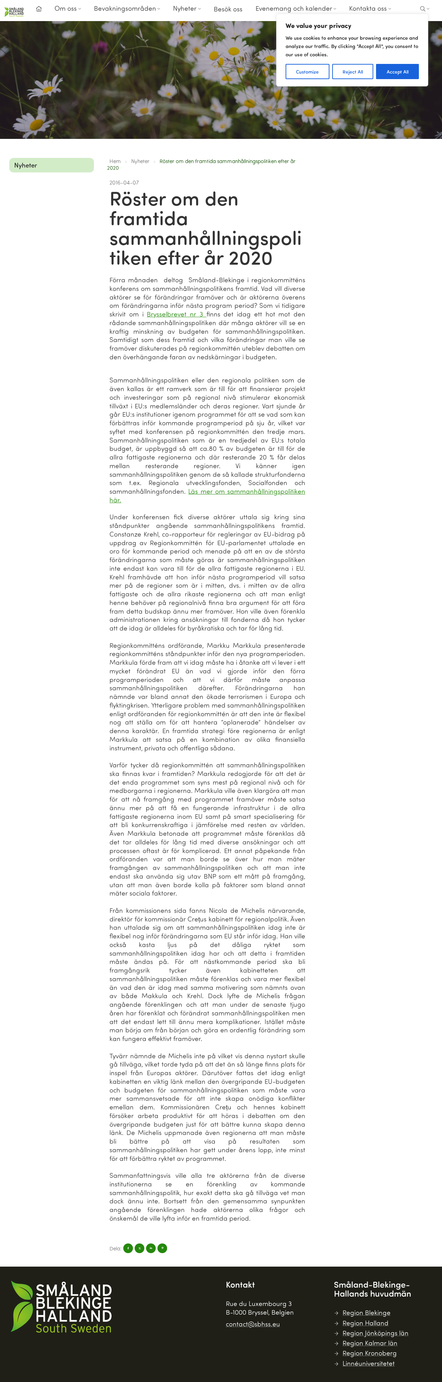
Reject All (353, 71)
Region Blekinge (367, 1312)
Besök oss (228, 9)
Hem (115, 161)
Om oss (66, 8)
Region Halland (365, 1323)
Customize (307, 71)
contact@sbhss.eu (253, 1324)
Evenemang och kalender (294, 8)
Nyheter (184, 8)
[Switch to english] (405, 13)
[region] (352, 50)
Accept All (398, 71)
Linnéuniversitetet (369, 1363)
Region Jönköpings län (376, 1333)
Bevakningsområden (125, 8)
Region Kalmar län (370, 1343)
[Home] (38, 9)
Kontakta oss (368, 8)
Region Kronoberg (370, 1353)
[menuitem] (38, 11)
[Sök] (425, 9)
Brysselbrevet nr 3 (176, 314)
